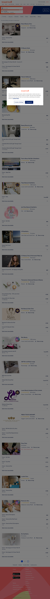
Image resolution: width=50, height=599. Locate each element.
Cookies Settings (19, 102)
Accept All (29, 102)
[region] (25, 96)
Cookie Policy (16, 98)
